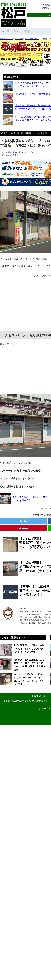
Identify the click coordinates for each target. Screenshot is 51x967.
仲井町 (15, 155)
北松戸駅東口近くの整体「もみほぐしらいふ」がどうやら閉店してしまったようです (29, 648)
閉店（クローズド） (32, 39)
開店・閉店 (19, 39)
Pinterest (23, 528)
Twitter (23, 521)
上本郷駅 (8, 155)
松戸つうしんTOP (6, 39)
